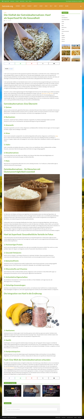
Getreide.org (7, 6)
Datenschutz (22, 1)
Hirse (46, 6)
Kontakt (17, 1)
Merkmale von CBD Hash (47, 93)
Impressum (12, 1)
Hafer (40, 6)
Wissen (30, 1)
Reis (51, 6)
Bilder (66, 6)
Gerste (35, 6)
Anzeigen (11, 68)
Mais (55, 6)
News (27, 1)
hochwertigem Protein (9, 367)
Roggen (29, 6)
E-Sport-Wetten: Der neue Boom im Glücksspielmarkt (51, 391)
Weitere (61, 6)
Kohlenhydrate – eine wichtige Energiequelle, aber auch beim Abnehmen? (32, 392)
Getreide (18, 6)
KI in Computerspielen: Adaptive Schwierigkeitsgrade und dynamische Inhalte (12, 392)
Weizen (23, 6)
